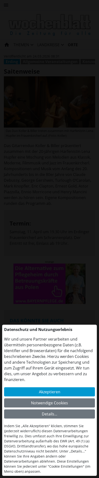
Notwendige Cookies (49, 403)
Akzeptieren (49, 391)
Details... (49, 414)
